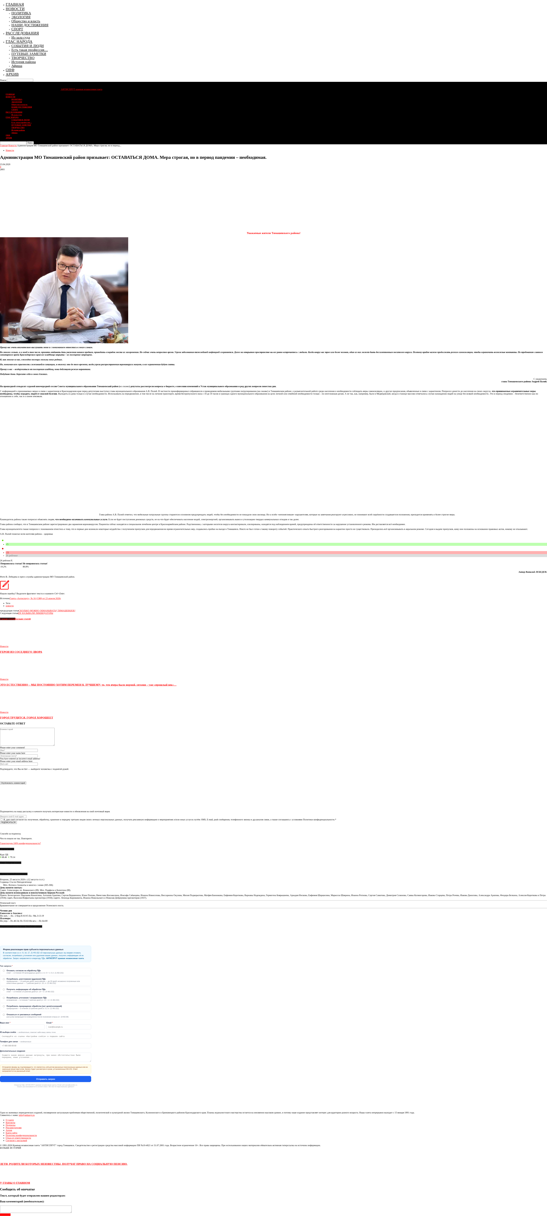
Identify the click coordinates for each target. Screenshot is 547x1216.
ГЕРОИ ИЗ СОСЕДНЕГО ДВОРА (21, 651)
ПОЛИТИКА (21, 13)
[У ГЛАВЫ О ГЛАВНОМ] (7, 1177)
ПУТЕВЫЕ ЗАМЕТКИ (28, 54)
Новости (10, 150)
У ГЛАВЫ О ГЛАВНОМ (15, 1182)
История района (23, 62)
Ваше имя (5, 1023)
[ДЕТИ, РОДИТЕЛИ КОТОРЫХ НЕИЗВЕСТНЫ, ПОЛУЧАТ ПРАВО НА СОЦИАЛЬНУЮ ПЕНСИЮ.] (7, 1158)
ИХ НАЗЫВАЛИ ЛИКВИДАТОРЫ (35, 613)
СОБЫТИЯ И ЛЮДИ (27, 46)
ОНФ (10, 70)
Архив (9, 1130)
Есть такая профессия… (29, 50)
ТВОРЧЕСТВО (22, 58)
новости (10, 606)
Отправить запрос (45, 1079)
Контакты (10, 1122)
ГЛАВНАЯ (15, 4)
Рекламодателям (14, 1127)
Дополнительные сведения (12, 1051)
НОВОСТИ (15, 9)
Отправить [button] (5, 1214)
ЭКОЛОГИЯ (20, 17)
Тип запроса (6, 966)
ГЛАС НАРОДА (19, 41)
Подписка (10, 1125)
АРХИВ (12, 74)
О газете (10, 1120)
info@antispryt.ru (27, 1115)
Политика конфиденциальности (21, 1135)
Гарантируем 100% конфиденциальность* (20, 843)
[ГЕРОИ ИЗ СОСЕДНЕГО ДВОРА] (15, 644)
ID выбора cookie (28, 1032)
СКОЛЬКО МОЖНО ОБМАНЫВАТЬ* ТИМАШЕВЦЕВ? (47, 610)
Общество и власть (25, 21)
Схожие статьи (7, 619)
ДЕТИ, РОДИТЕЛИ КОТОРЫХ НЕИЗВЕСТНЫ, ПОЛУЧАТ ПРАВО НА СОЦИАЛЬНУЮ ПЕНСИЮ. (63, 1163)
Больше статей (23, 619)
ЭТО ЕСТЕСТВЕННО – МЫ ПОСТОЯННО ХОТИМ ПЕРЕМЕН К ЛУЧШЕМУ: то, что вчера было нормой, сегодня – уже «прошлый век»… (88, 684)
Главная (4, 145)
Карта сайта (11, 1133)
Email (49, 1023)
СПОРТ (17, 29)
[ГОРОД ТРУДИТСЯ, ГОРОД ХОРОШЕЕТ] (15, 709)
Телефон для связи (15, 1042)
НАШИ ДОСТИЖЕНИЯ (29, 25)
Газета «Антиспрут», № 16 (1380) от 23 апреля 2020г (35, 598)
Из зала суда (20, 37)
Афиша (16, 66)
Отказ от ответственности (18, 1138)
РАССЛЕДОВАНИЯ (22, 33)
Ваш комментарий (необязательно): (22, 1201)
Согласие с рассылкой (16, 1140)
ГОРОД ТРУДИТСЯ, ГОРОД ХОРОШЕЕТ (26, 717)
